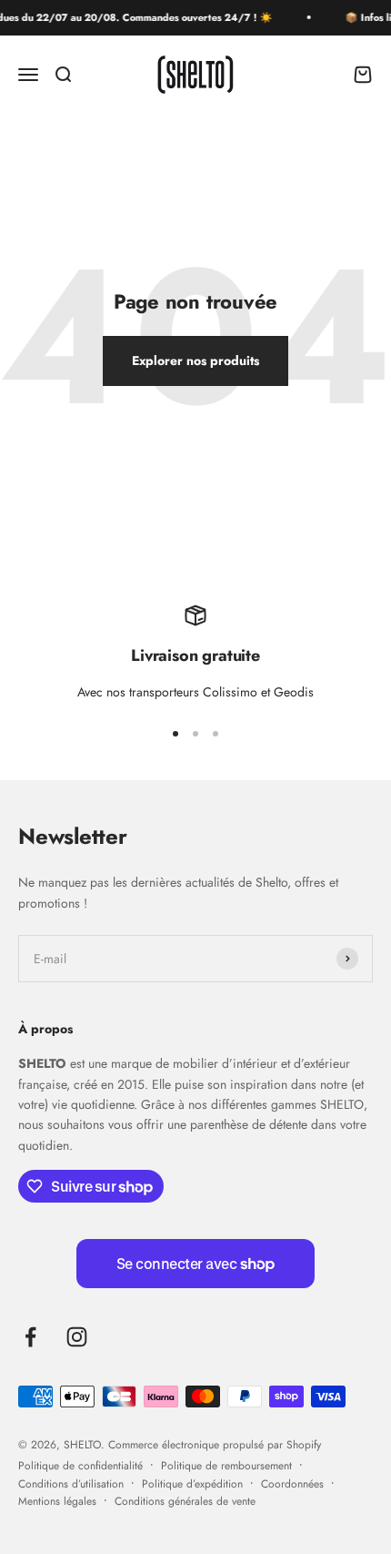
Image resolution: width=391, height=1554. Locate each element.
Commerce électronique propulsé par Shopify (214, 1445)
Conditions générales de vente (185, 1501)
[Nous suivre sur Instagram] (77, 1337)
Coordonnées (292, 1484)
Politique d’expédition (192, 1484)
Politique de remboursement (226, 1466)
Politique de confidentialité (80, 1466)
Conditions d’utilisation (71, 1484)
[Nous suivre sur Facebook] (30, 1337)
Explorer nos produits (195, 360)
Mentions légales (57, 1501)
